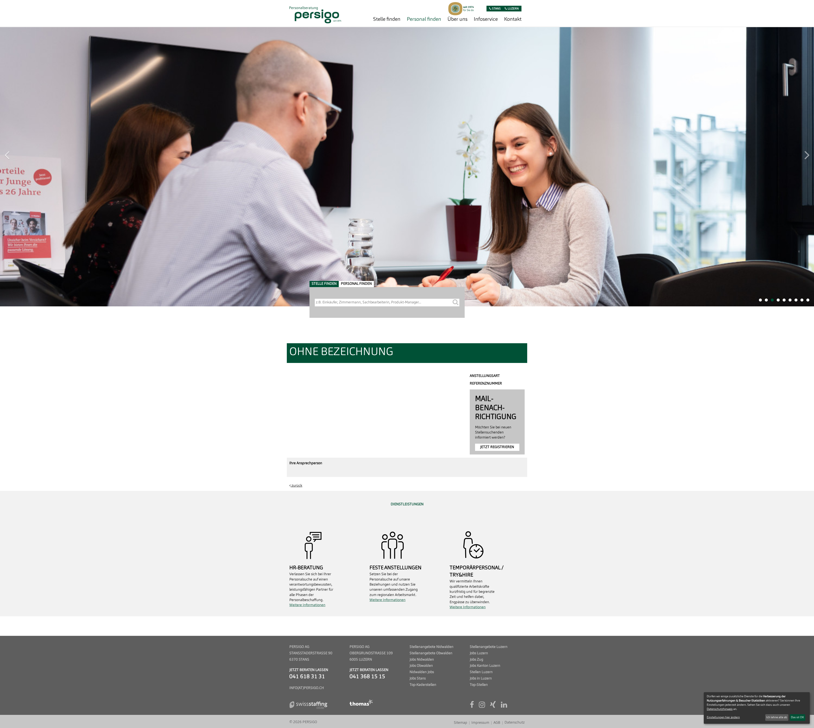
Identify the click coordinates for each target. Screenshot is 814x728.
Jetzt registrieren (497, 167)
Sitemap (460, 723)
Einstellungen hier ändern (723, 717)
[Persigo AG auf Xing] (493, 706)
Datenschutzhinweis (720, 709)
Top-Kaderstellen (423, 685)
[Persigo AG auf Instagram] (482, 706)
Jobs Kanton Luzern (485, 666)
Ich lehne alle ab (776, 717)
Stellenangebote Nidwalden (431, 647)
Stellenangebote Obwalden (431, 653)
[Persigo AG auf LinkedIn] (504, 706)
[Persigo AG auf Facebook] (472, 706)
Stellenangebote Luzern (488, 647)
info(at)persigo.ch (306, 688)
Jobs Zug (476, 659)
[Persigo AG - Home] (315, 13)
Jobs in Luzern (481, 678)
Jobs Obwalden (421, 666)
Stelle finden (386, 19)
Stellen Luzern (481, 672)
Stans (496, 8)
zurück (296, 206)
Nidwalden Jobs (422, 672)
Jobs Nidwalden (422, 659)
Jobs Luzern (479, 653)
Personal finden (424, 19)
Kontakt (512, 19)
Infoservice (486, 19)
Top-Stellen (479, 685)
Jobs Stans (418, 678)
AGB (496, 723)
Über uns (457, 19)
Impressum (480, 723)
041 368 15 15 (367, 676)
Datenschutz (515, 722)
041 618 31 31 (307, 676)
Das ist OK (797, 717)
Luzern (513, 8)
